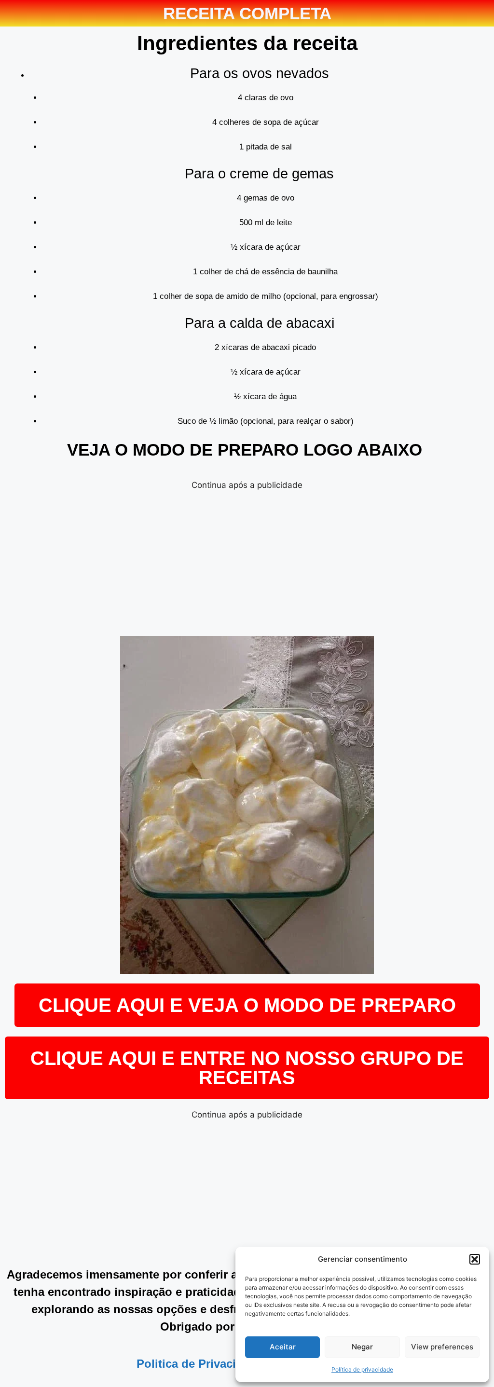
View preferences (442, 1346)
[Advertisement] (247, 558)
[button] (475, 1259)
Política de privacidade (362, 1369)
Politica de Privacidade (200, 1363)
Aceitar (283, 1346)
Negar (362, 1346)
